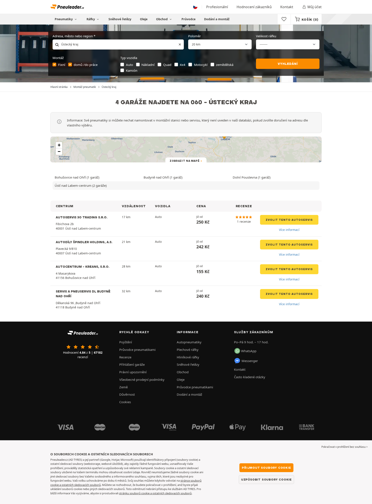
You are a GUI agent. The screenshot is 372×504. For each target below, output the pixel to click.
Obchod (162, 19)
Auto (129, 64)
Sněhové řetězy (119, 19)
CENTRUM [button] (64, 206)
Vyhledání (288, 64)
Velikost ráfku (266, 36)
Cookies (125, 402)
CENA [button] (201, 206)
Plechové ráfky (187, 349)
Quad (167, 64)
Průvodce (188, 19)
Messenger (250, 361)
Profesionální (217, 7)
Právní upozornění (133, 372)
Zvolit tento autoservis (289, 219)
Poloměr (194, 36)
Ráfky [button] (91, 19)
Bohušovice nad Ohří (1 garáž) (77, 177)
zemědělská (224, 64)
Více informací (289, 230)
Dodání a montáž (216, 19)
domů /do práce (86, 64)
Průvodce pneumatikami (137, 349)
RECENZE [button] (244, 206)
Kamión (131, 70)
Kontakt (286, 7)
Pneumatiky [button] (64, 19)
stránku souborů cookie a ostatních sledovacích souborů (155, 493)
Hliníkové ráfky (188, 357)
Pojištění (125, 342)
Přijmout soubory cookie (266, 467)
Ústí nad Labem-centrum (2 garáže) (81, 185)
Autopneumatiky (189, 342)
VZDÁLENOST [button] (134, 206)
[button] (59, 145)
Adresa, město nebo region (73, 36)
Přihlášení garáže (132, 364)
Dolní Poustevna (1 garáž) (251, 177)
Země (123, 387)
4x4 (182, 64)
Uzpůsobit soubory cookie (266, 479)
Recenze (125, 357)
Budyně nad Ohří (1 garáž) (163, 177)
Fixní (61, 64)
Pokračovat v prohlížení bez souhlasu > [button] (344, 447)
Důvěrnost (127, 394)
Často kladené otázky (249, 377)
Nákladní (148, 64)
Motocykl (201, 64)
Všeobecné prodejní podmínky (141, 379)
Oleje (143, 19)
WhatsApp (248, 351)
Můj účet (314, 7)
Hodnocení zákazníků (254, 7)
